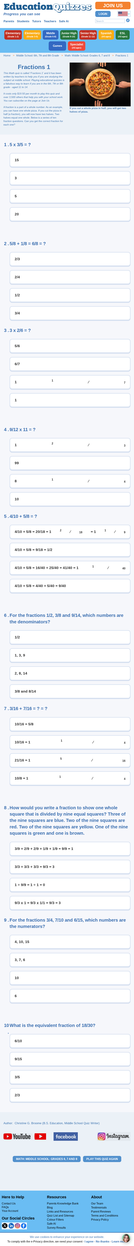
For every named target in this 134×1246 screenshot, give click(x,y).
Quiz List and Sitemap (60, 1215)
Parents (8, 21)
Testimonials (99, 1207)
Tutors (36, 21)
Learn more (119, 1241)
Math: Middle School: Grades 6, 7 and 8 (87, 55)
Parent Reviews (101, 1211)
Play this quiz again (102, 1159)
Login (103, 13)
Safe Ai (64, 21)
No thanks (102, 1241)
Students (23, 21)
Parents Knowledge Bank (63, 1203)
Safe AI (51, 1223)
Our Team (97, 1203)
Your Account (10, 1210)
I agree (89, 1241)
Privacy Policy (100, 1219)
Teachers (50, 21)
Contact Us (9, 1203)
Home (6, 55)
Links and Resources (60, 1211)
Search (128, 20)
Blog (50, 1207)
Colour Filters (55, 1219)
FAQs (5, 1207)
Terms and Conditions (104, 1215)
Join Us (113, 5)
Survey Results (56, 1227)
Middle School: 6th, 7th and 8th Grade (37, 55)
